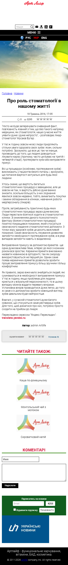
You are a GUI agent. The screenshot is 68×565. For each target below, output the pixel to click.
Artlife (24, 559)
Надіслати (10, 485)
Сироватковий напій (33, 436)
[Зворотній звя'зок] (36, 26)
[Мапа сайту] (41, 26)
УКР (36, 38)
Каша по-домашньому (33, 380)
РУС (28, 38)
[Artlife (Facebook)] (50, 26)
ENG (44, 38)
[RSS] (46, 26)
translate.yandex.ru (14, 318)
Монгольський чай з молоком (33, 408)
